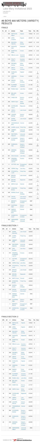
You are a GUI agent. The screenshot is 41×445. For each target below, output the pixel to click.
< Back (4, 16)
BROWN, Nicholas (13, 180)
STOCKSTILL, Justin (14, 172)
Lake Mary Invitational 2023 (17, 8)
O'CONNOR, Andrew (14, 139)
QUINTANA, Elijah (14, 206)
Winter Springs (22, 43)
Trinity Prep (23, 127)
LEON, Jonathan (13, 38)
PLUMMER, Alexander (14, 85)
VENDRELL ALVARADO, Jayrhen (14, 160)
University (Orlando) (22, 130)
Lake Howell (23, 110)
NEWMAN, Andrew (14, 150)
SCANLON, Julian (14, 72)
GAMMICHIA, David (14, 216)
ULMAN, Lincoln (15, 127)
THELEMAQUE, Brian (15, 123)
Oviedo (22, 50)
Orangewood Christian (23, 165)
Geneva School (22, 98)
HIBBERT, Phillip (13, 130)
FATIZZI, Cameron (13, 197)
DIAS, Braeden (15, 156)
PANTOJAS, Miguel (14, 34)
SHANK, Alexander (13, 119)
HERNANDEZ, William (14, 220)
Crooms (22, 158)
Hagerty (22, 33)
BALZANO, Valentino (14, 43)
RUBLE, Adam (14, 89)
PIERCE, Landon (13, 81)
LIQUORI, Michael (13, 115)
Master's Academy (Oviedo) (22, 139)
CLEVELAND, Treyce (14, 106)
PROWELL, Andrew (14, 64)
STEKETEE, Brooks (14, 188)
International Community (23, 197)
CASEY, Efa (14, 97)
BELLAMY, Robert (13, 94)
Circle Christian (22, 68)
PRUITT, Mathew (13, 59)
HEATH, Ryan (14, 101)
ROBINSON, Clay (14, 145)
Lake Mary (22, 89)
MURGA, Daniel (15, 192)
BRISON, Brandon (13, 176)
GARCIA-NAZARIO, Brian (14, 211)
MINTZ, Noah (14, 184)
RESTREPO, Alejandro (14, 134)
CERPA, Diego (14, 168)
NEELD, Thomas (13, 68)
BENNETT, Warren (14, 201)
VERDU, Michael (13, 110)
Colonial (22, 123)
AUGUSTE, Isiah (14, 47)
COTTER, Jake (15, 164)
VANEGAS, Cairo (14, 77)
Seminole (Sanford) (22, 55)
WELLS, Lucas (15, 55)
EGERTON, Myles (14, 51)
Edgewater (22, 46)
